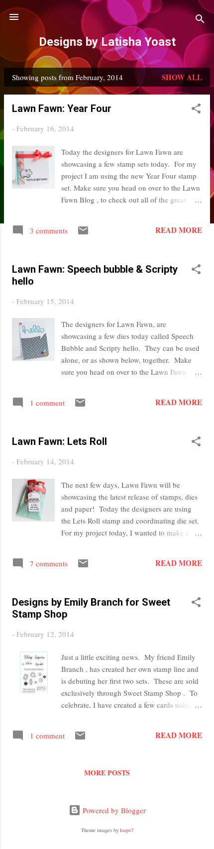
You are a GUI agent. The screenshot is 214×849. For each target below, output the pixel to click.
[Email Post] (83, 233)
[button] (196, 110)
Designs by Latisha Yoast (107, 42)
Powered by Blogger (113, 810)
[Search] (200, 20)
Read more (178, 229)
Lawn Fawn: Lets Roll (59, 441)
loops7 (126, 830)
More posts (107, 772)
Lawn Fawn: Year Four (61, 108)
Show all (182, 77)
